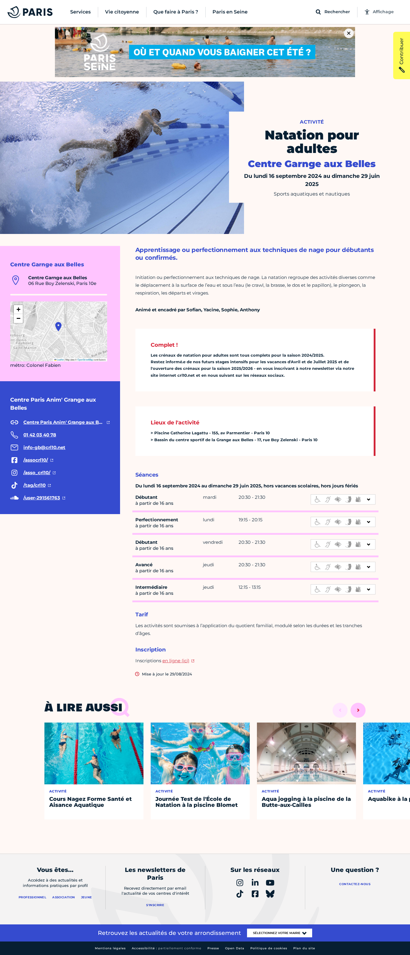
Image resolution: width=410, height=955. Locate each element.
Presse (213, 948)
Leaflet (60, 359)
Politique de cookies (268, 948)
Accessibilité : (166, 948)
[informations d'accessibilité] (343, 499)
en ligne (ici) (175, 660)
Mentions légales (110, 948)
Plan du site (304, 948)
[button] (58, 326)
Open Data (234, 948)
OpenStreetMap (85, 359)
